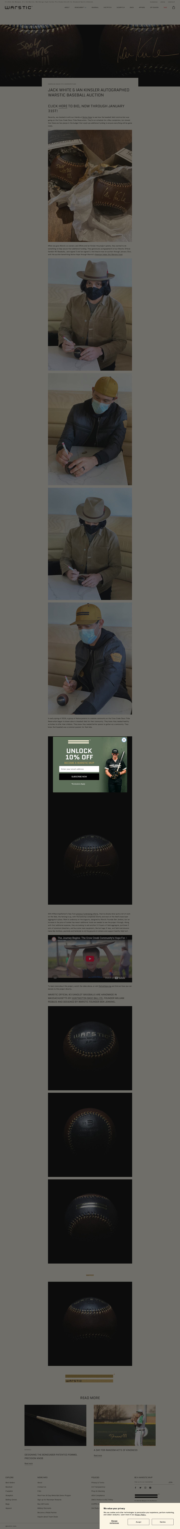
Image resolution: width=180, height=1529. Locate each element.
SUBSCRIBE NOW (79, 776)
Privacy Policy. (140, 1514)
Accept (138, 1522)
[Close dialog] (124, 740)
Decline (163, 1522)
